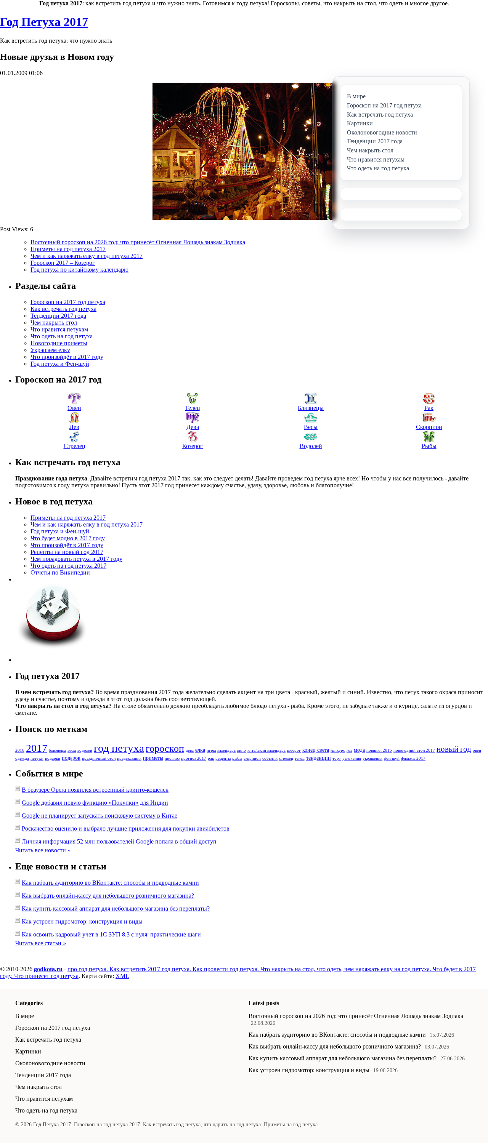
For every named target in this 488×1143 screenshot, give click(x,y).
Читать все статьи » (40, 943)
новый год (454, 749)
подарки (52, 758)
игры (211, 750)
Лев (74, 427)
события (270, 758)
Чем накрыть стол (53, 322)
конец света (315, 750)
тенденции (318, 758)
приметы (153, 758)
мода (359, 750)
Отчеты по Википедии (60, 572)
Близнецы (311, 408)
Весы (311, 427)
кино (241, 750)
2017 (36, 748)
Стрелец (74, 446)
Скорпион (429, 427)
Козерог (192, 446)
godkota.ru (48, 969)
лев (349, 750)
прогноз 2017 (193, 758)
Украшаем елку (50, 350)
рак (211, 758)
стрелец (286, 758)
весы (71, 750)
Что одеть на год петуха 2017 (68, 565)
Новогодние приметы (58, 343)
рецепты (223, 758)
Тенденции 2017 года (58, 315)
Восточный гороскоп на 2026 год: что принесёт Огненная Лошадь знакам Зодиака (137, 242)
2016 (19, 750)
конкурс (338, 750)
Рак (428, 408)
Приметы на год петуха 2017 (68, 249)
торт (336, 758)
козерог (294, 750)
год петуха (119, 748)
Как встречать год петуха (63, 309)
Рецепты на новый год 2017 (66, 552)
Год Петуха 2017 (44, 22)
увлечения (351, 758)
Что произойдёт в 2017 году (66, 357)
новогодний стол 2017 (414, 750)
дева (190, 750)
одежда (22, 758)
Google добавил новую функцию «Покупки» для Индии (95, 802)
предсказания (129, 758)
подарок (71, 758)
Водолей (311, 446)
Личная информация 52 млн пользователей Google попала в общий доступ (119, 841)
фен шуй (392, 758)
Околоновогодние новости (50, 1063)
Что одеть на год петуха (61, 336)
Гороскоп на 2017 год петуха (67, 302)
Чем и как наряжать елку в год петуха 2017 (86, 256)
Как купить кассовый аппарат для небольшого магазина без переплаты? (116, 908)
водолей (84, 750)
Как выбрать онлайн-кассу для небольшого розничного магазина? (108, 895)
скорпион (252, 758)
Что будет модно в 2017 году (67, 538)
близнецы (57, 750)
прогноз (172, 758)
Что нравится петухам (59, 329)
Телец (192, 408)
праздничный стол (99, 758)
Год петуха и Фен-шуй (59, 363)
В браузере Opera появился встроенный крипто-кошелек (95, 789)
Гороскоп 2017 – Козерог (62, 262)
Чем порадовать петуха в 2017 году (76, 558)
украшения (372, 758)
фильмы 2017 (413, 758)
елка (200, 750)
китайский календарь (266, 750)
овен (477, 750)
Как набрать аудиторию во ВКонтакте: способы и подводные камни (110, 882)
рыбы (237, 758)
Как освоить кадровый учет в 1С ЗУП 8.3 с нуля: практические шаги (111, 934)
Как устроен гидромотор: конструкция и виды (82, 921)
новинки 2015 (379, 750)
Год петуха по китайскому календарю (79, 269)
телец (300, 758)
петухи (36, 758)
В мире (24, 1016)
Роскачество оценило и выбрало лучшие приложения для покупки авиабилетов (126, 828)
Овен (74, 408)
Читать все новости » (43, 850)
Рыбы (429, 446)
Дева (192, 427)
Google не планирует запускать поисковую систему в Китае (99, 815)
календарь (226, 750)
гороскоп (165, 748)
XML (122, 976)
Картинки (28, 1051)
